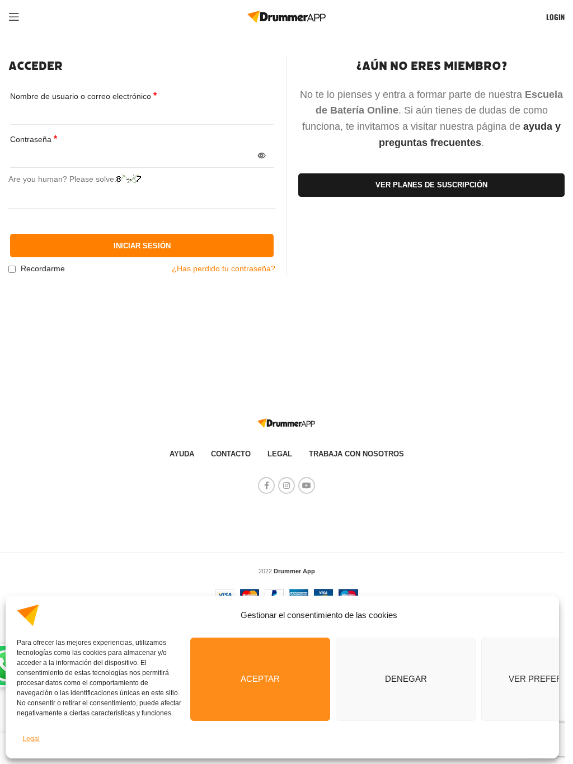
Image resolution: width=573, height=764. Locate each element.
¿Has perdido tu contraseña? (223, 268)
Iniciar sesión (142, 246)
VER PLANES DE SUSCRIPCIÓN (431, 185)
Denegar (406, 678)
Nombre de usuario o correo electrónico (83, 96)
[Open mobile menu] (14, 17)
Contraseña (33, 139)
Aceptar (260, 678)
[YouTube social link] (306, 485)
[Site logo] (286, 16)
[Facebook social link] (266, 485)
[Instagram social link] (286, 485)
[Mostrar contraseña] (262, 156)
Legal (31, 739)
